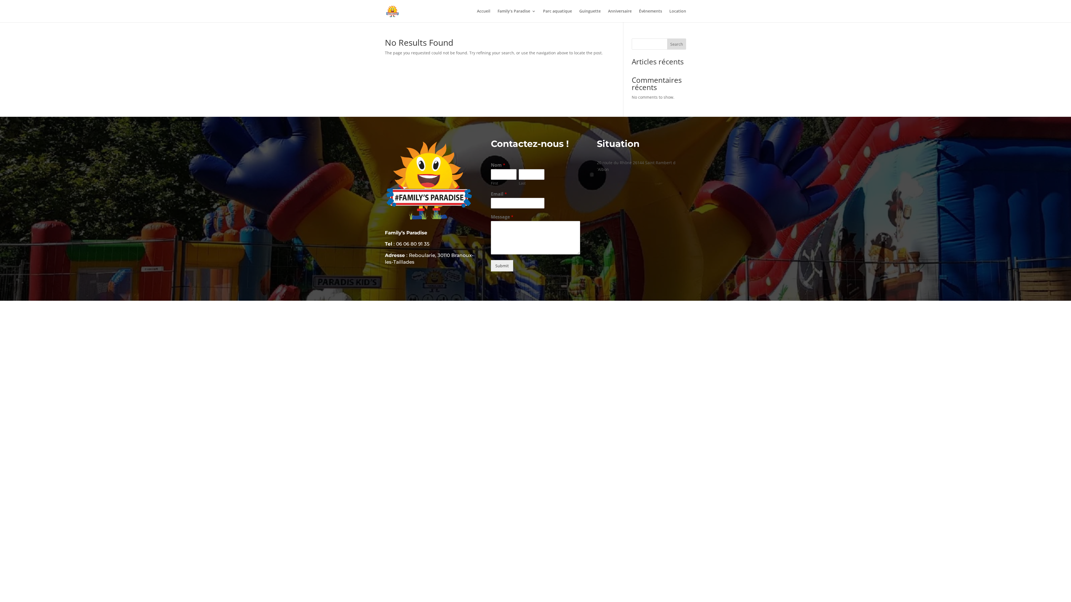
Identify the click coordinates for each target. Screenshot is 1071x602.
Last (522, 183)
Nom (498, 165)
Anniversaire (620, 11)
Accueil (483, 11)
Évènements (650, 11)
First (494, 183)
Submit (502, 265)
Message (502, 217)
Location (677, 11)
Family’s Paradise (514, 11)
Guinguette (590, 11)
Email (499, 194)
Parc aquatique (557, 11)
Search (676, 44)
